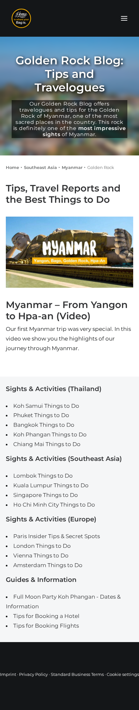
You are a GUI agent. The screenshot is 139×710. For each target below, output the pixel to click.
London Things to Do (42, 546)
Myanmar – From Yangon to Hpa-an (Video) (67, 310)
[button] (124, 18)
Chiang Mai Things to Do (46, 444)
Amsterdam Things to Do (47, 565)
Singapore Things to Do (45, 495)
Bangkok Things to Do (43, 425)
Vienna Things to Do (41, 555)
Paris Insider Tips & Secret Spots (56, 536)
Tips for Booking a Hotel (46, 616)
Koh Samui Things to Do (46, 406)
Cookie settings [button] (123, 674)
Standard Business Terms (77, 674)
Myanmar (72, 167)
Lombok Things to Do (43, 475)
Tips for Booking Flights (46, 625)
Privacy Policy (33, 674)
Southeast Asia (40, 167)
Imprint (8, 674)
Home (12, 167)
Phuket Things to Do (41, 415)
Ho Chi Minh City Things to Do (54, 504)
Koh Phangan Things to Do (50, 434)
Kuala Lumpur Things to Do (51, 485)
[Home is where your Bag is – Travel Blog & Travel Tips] (69, 18)
